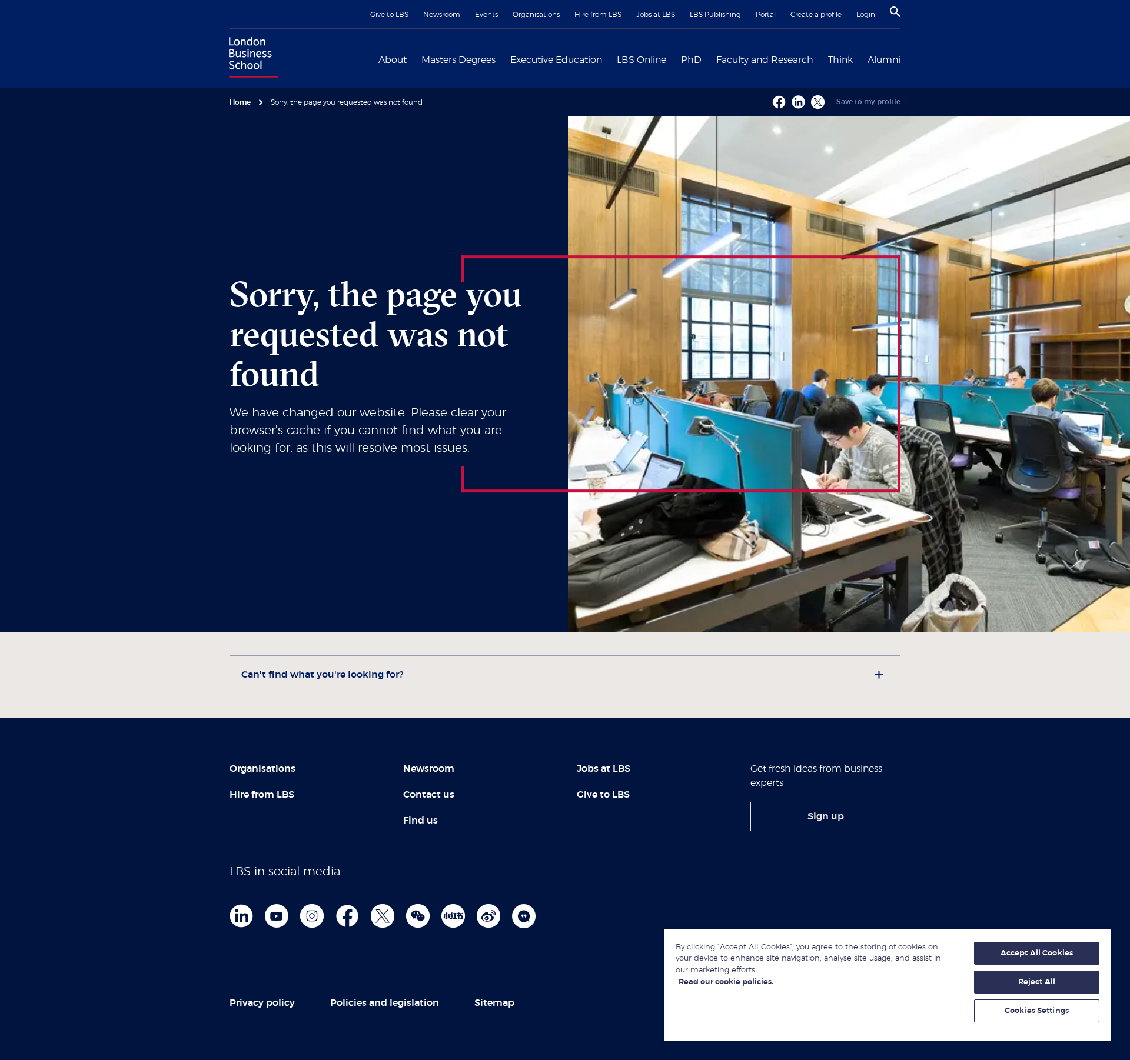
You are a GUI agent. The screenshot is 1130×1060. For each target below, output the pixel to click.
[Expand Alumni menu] (907, 59)
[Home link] (251, 59)
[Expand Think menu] (860, 59)
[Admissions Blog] (524, 916)
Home (240, 102)
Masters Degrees (458, 60)
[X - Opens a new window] (818, 102)
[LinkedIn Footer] (241, 916)
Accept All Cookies (1037, 953)
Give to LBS (389, 14)
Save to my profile (868, 101)
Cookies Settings (1037, 1011)
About (392, 60)
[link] (825, 816)
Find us (420, 820)
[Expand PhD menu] (709, 59)
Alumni (884, 60)
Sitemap (494, 1003)
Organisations (536, 14)
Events (486, 14)
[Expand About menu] (414, 59)
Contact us (428, 794)
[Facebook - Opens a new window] (779, 102)
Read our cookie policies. (726, 982)
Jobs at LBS (655, 14)
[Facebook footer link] (347, 916)
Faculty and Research (764, 60)
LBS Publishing (715, 14)
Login (865, 14)
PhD (691, 60)
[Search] (895, 11)
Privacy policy (262, 1003)
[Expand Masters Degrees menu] (503, 59)
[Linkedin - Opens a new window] (798, 102)
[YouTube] (276, 916)
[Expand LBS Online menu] (673, 59)
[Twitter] (382, 916)
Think (840, 60)
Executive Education (556, 60)
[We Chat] (418, 916)
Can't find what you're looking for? (322, 674)
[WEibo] (488, 916)
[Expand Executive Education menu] (609, 59)
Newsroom (441, 14)
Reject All (1036, 982)
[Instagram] (312, 916)
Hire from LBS (598, 14)
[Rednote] (453, 916)
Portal (766, 14)
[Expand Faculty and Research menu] (820, 59)
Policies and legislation (384, 1003)
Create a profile (816, 14)
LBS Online (641, 60)
